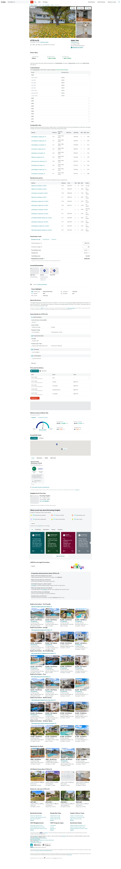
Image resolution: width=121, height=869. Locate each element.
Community (38, 529)
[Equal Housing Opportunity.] (44, 858)
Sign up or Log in (112, 2)
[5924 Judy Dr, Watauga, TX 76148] (68, 776)
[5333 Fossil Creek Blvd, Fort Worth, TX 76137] (38, 753)
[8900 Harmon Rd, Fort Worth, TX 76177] (67, 683)
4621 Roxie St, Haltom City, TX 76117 (39, 205)
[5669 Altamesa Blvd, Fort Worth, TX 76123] (82, 730)
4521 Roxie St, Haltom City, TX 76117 (39, 221)
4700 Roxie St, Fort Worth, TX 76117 (39, 209)
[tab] (34, 371)
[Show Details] (89, 75)
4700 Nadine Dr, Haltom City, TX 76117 (40, 225)
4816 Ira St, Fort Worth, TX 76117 (38, 197)
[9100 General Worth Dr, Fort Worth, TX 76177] (67, 637)
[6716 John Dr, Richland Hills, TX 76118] (38, 776)
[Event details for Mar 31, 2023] (89, 378)
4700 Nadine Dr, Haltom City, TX (38, 140)
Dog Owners (46, 529)
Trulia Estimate (36, 69)
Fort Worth (47, 5)
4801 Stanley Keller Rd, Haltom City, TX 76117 (41, 230)
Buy (35, 2)
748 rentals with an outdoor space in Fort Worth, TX (43, 723)
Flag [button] (42, 550)
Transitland (46, 832)
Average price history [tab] (43, 417)
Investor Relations (60, 849)
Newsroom (55, 849)
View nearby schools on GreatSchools (40, 487)
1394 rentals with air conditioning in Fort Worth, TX (43, 653)
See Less (34, 363)
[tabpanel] (60, 251)
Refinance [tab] (54, 239)
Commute (60, 529)
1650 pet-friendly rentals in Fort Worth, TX (41, 606)
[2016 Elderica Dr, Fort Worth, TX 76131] (82, 637)
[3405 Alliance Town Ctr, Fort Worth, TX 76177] (38, 730)
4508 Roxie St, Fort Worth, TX (38, 153)
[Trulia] (31, 845)
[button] (31, 2)
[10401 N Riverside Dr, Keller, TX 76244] (52, 660)
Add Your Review (60, 556)
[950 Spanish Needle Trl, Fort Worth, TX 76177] (38, 660)
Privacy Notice (81, 849)
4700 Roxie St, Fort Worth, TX (38, 173)
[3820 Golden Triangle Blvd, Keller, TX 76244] (52, 730)
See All (33, 523)
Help (77, 849)
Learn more (77, 489)
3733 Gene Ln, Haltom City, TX (38, 149)
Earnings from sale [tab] (35, 239)
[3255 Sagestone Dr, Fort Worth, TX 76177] (82, 707)
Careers (51, 849)
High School (53, 458)
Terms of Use (66, 849)
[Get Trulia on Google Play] (46, 845)
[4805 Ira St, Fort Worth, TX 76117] (38, 796)
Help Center (55, 858)
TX (43, 5)
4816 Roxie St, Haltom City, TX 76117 (39, 213)
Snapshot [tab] (33, 417)
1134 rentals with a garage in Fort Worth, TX (41, 630)
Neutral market (42, 429)
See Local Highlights (44, 501)
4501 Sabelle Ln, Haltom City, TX (38, 136)
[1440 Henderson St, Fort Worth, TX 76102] (38, 637)
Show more (34, 398)
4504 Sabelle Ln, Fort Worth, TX (38, 144)
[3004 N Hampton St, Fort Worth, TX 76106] (83, 776)
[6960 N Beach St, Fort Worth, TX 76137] (83, 753)
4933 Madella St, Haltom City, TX (38, 169)
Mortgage (45, 2)
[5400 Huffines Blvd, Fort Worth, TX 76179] (82, 613)
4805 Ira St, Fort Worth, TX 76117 (39, 185)
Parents (53, 529)
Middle (46, 458)
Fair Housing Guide (46, 849)
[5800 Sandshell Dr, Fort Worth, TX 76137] (53, 753)
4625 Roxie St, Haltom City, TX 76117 (39, 201)
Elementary (39, 458)
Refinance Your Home (78, 47)
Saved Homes (91, 2)
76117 (52, 5)
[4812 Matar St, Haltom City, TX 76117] (83, 796)
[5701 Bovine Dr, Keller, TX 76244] (67, 613)
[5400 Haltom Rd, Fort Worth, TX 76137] (38, 613)
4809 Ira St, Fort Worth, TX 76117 (39, 189)
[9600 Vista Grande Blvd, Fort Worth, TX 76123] (67, 730)
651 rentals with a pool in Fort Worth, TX (40, 676)
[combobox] (20, 2)
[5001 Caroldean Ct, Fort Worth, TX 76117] (68, 796)
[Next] (90, 617)
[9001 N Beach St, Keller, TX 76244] (52, 613)
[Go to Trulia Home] (4, 2)
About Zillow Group (39, 849)
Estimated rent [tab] (46, 239)
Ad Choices (86, 849)
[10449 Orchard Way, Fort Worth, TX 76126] (67, 660)
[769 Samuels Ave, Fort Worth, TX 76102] (52, 637)
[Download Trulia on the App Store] (37, 845)
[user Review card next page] (91, 543)
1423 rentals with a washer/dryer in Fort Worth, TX (43, 700)
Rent (39, 2)
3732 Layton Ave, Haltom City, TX (39, 161)
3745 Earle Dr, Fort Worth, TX (38, 165)
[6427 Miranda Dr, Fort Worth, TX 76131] (53, 776)
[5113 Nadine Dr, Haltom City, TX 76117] (53, 796)
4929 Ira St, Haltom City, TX (37, 157)
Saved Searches (101, 2)
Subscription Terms (72, 849)
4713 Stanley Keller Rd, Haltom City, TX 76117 (41, 217)
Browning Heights (44, 42)
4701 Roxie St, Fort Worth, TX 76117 (39, 193)
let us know (70, 854)
